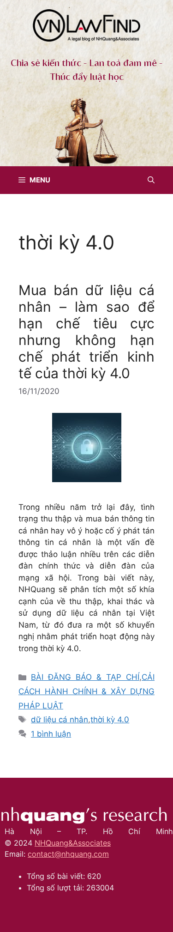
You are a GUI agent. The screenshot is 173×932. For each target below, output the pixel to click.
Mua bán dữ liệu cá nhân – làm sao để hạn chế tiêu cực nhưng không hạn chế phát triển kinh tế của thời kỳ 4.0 (86, 331)
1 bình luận (51, 733)
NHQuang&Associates (73, 842)
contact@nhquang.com (68, 854)
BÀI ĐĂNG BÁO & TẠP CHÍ (85, 677)
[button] (151, 180)
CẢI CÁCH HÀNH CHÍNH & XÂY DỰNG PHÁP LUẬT (86, 691)
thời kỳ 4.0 (109, 719)
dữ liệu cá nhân (59, 719)
